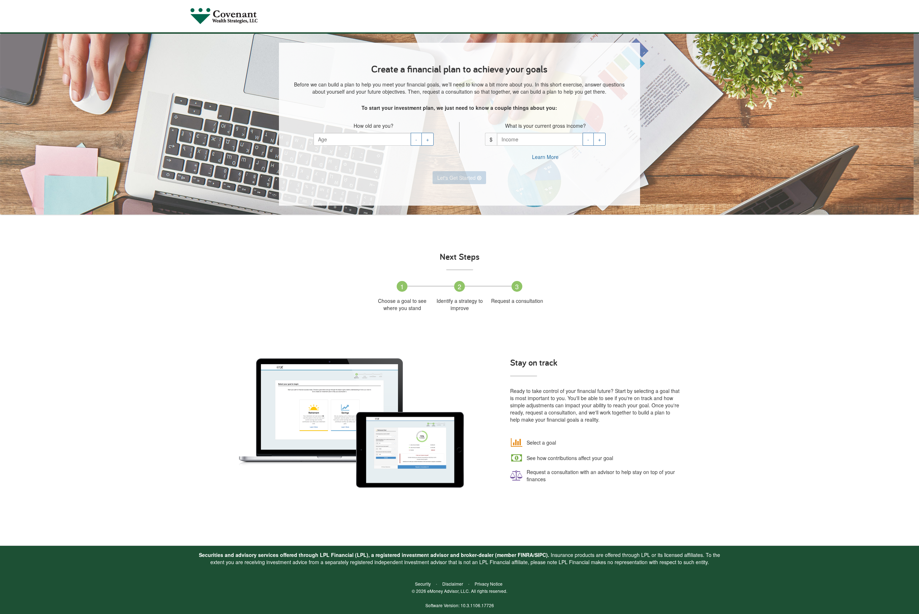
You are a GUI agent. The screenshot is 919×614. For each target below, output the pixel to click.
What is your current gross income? (545, 125)
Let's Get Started (457, 177)
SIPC (540, 554)
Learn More (545, 156)
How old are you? (373, 125)
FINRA (525, 554)
